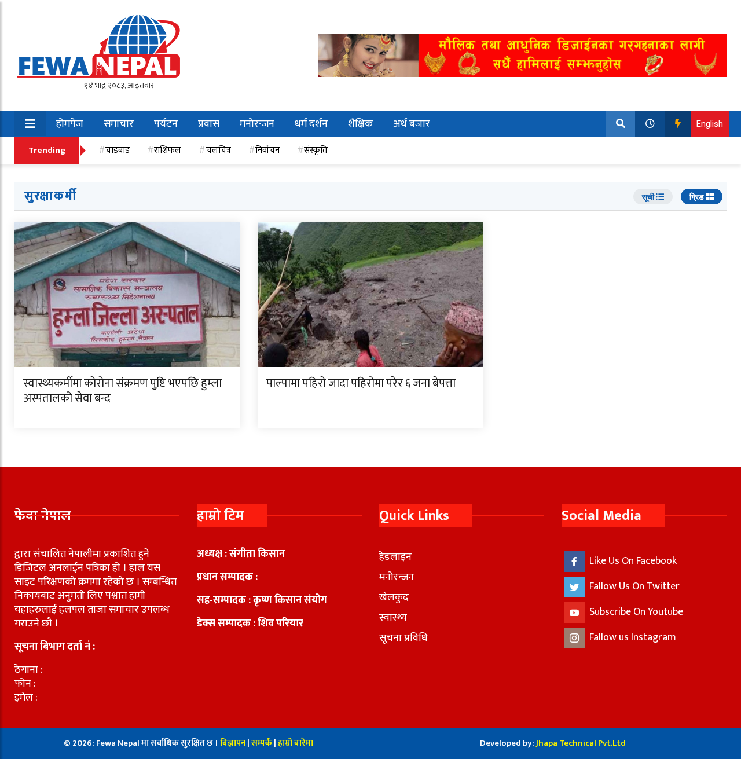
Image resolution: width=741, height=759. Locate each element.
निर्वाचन (267, 150)
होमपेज (69, 124)
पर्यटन (166, 124)
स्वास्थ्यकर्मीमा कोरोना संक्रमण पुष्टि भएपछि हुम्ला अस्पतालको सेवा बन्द (122, 390)
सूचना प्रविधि (403, 638)
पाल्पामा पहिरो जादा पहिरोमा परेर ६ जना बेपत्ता (361, 383)
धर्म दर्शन (311, 124)
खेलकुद (394, 597)
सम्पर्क (262, 743)
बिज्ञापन (232, 743)
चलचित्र (218, 150)
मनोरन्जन (257, 124)
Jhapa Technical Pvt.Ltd (581, 743)
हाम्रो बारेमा (295, 743)
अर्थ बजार (411, 124)
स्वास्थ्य (393, 617)
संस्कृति (316, 150)
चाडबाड (117, 150)
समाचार (119, 124)
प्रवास (208, 124)
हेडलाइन (395, 557)
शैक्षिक (360, 124)
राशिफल (167, 150)
